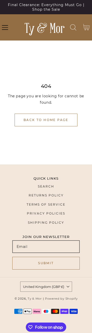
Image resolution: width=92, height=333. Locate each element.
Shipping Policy (46, 222)
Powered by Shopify (61, 298)
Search (46, 186)
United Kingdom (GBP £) (43, 287)
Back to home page (46, 120)
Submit (46, 263)
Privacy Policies (46, 213)
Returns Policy (46, 195)
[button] (5, 27)
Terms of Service (46, 204)
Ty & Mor (35, 298)
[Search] (73, 27)
